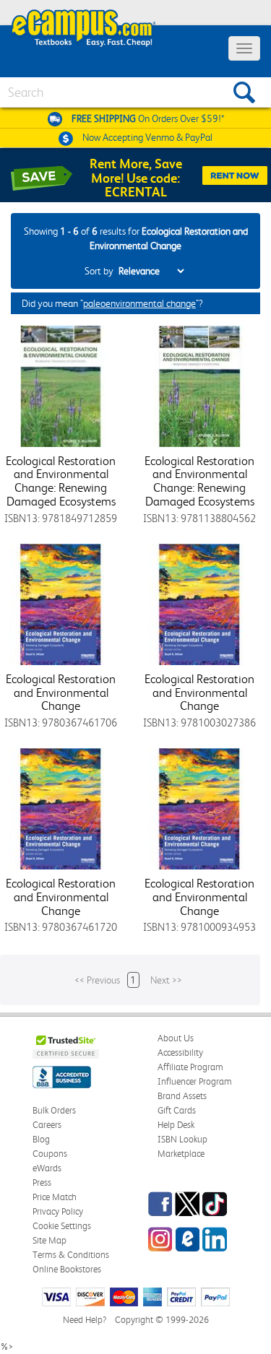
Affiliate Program (190, 1067)
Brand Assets (182, 1095)
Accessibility (180, 1052)
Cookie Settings (62, 1225)
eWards (47, 1168)
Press (42, 1182)
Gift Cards (177, 1110)
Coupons (50, 1153)
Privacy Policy (58, 1211)
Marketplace (181, 1153)
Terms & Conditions (71, 1254)
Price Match (55, 1197)
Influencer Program (195, 1081)
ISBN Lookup (182, 1139)
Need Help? (84, 1319)
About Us (176, 1038)
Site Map (49, 1240)
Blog (41, 1139)
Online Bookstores (67, 1269)
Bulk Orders (54, 1110)
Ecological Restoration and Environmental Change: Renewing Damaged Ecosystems (61, 480)
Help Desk (176, 1124)
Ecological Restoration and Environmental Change (61, 692)
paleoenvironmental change (139, 303)
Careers (47, 1124)
